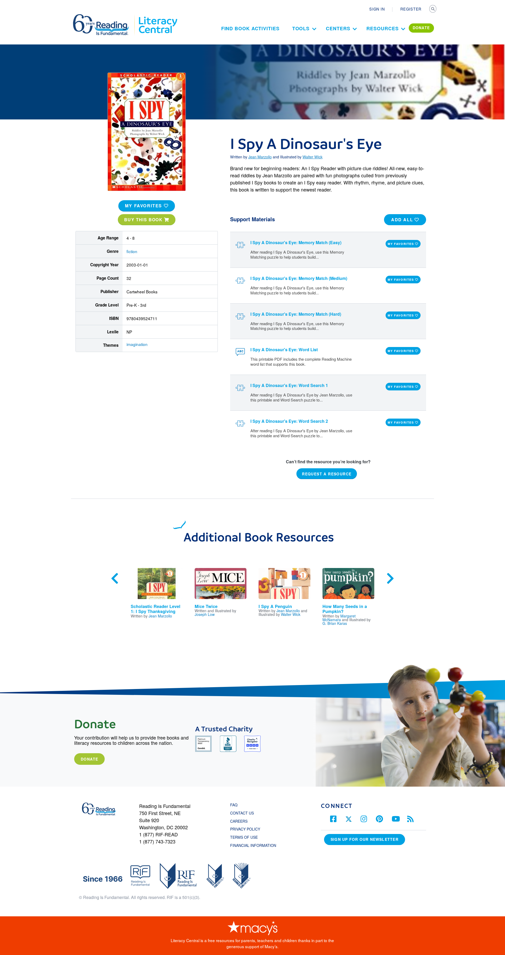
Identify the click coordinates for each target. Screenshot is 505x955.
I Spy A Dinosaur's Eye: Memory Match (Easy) (295, 242)
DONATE (421, 27)
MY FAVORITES (144, 206)
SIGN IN (377, 9)
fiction (132, 251)
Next (390, 578)
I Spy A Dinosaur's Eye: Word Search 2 (289, 421)
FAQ (234, 804)
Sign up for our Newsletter (364, 839)
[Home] (104, 16)
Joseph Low (205, 614)
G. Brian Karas (334, 623)
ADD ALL (403, 220)
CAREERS (239, 821)
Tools (301, 28)
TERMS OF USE (246, 837)
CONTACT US (243, 813)
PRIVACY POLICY (245, 829)
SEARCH (433, 9)
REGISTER (410, 9)
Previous (114, 578)
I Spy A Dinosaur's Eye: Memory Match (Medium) (298, 278)
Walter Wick (312, 156)
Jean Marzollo (260, 156)
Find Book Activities (250, 28)
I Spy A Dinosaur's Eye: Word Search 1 (289, 385)
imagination (137, 344)
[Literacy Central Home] (157, 16)
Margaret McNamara (339, 617)
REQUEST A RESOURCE (326, 473)
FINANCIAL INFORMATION (253, 845)
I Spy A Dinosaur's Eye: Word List (284, 349)
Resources (382, 28)
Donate (89, 759)
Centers (338, 28)
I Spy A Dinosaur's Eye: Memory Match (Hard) (295, 314)
